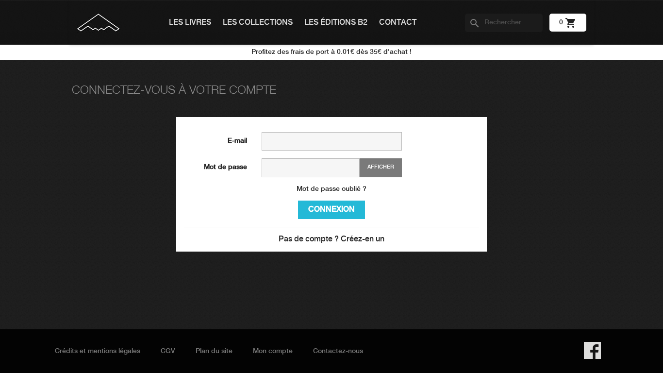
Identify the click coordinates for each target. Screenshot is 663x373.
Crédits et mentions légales (97, 351)
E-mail (237, 140)
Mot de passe (225, 167)
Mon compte (273, 351)
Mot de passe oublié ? (331, 189)
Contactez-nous (338, 351)
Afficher (380, 167)
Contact (397, 22)
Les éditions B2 (335, 22)
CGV (168, 351)
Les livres (190, 22)
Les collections (258, 22)
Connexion (331, 209)
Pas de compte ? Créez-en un (331, 239)
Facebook (592, 350)
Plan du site (214, 351)
